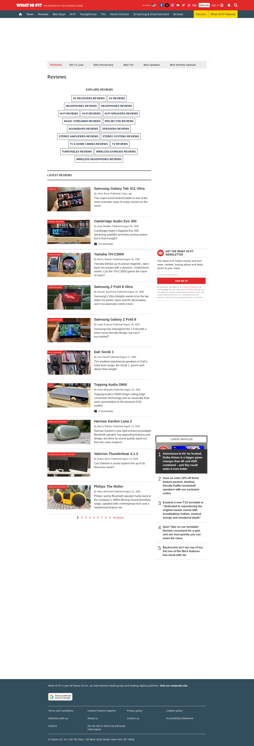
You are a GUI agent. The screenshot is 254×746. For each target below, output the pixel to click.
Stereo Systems (56, 221)
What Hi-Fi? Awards (222, 14)
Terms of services (190, 287)
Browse (178, 14)
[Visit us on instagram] (172, 5)
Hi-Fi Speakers (55, 352)
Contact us (133, 718)
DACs (50, 385)
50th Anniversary (103, 64)
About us (93, 718)
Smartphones (55, 287)
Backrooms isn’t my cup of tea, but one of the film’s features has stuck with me (183, 551)
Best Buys (59, 14)
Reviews (43, 14)
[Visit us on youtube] (178, 5)
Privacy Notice (194, 289)
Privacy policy (135, 710)
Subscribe (204, 5)
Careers (52, 725)
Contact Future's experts (102, 710)
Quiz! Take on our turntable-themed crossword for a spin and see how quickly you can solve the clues (182, 532)
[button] (236, 5)
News (30, 14)
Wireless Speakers (57, 421)
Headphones (88, 14)
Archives (118, 517)
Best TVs (129, 64)
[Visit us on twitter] (167, 5)
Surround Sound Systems (61, 454)
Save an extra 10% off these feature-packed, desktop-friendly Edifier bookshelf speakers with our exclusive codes (181, 486)
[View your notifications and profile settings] (228, 5)
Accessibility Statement (179, 718)
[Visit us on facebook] (161, 5)
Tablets (52, 189)
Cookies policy (174, 710)
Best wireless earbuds (183, 64)
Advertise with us (58, 718)
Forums (201, 14)
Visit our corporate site (173, 685)
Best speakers (152, 64)
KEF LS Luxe (76, 64)
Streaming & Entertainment (151, 14)
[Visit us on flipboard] (183, 5)
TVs (103, 14)
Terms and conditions (60, 710)
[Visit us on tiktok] (189, 5)
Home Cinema (119, 14)
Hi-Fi (73, 14)
